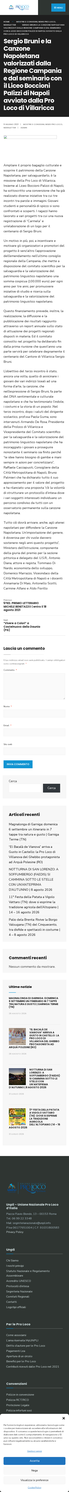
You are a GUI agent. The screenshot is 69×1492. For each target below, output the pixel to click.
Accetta (34, 1461)
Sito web (8, 744)
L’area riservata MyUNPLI (22, 1340)
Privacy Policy (14, 1232)
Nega (34, 1470)
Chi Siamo (12, 1260)
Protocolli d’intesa (17, 1286)
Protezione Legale (17, 1405)
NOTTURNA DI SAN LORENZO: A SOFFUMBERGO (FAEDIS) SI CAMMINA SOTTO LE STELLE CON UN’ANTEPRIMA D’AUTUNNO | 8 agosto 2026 (33, 879)
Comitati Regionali (17, 1297)
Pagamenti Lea (15, 1351)
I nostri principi (15, 1266)
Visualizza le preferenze (34, 1480)
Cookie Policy (34, 1487)
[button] (63, 1418)
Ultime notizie (20, 987)
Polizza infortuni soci (19, 1410)
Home (7, 21)
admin (24, 127)
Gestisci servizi (34, 1451)
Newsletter (10, 24)
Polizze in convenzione (20, 1395)
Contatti (11, 1302)
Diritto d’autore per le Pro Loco (25, 1346)
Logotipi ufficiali (16, 1307)
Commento (10, 670)
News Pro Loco (46, 21)
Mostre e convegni (27, 21)
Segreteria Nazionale (19, 1291)
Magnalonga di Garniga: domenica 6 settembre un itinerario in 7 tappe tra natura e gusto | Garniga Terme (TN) (33, 1002)
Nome (8, 706)
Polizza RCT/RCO (17, 1400)
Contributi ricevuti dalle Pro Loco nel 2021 (32, 1367)
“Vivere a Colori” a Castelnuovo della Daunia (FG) (22, 625)
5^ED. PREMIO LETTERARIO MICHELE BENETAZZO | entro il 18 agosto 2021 (25, 605)
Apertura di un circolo (19, 1356)
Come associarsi (16, 1335)
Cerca (13, 781)
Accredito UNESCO (18, 1281)
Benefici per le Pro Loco (21, 1361)
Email (8, 725)
